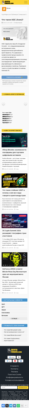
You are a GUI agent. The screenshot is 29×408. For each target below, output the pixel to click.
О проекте (14, 366)
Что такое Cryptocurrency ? (11, 339)
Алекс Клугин (18, 22)
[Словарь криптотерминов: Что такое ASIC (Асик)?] (14, 33)
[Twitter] (19, 357)
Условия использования (14, 380)
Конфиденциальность (14, 377)
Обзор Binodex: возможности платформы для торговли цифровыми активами (14, 152)
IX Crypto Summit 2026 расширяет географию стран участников (14, 233)
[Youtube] (15, 360)
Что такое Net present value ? (14, 331)
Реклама (14, 372)
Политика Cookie (14, 374)
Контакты (14, 369)
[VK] (20, 360)
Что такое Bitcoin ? (12, 335)
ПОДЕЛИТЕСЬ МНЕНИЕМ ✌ (14, 77)
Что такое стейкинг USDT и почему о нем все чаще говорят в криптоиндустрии (14, 193)
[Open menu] (25, 2)
